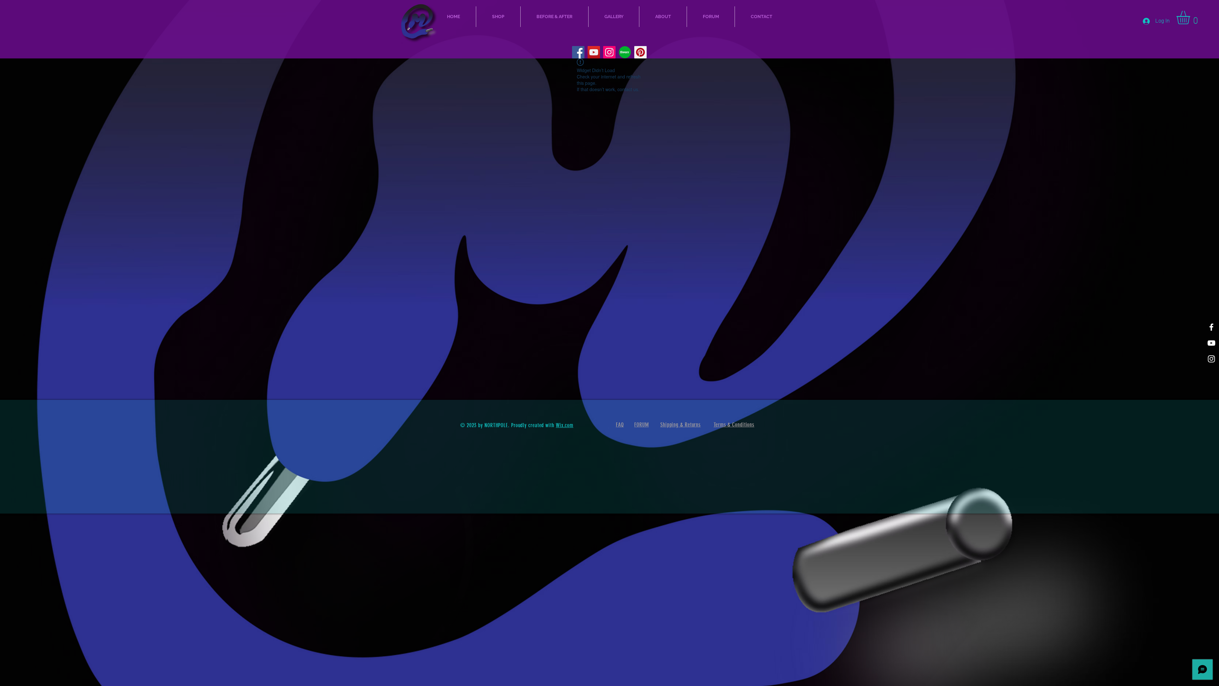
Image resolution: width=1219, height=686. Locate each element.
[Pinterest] (640, 52)
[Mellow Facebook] (1211, 327)
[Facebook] (578, 52)
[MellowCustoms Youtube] (1211, 343)
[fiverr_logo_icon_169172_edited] (625, 52)
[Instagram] (609, 52)
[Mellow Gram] (1211, 359)
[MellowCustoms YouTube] (594, 52)
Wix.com (564, 425)
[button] (1191, 17)
